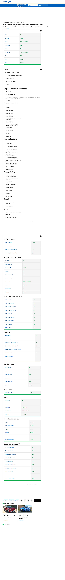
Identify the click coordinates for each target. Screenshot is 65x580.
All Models (7, 28)
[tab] (22, 31)
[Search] (61, 2)
